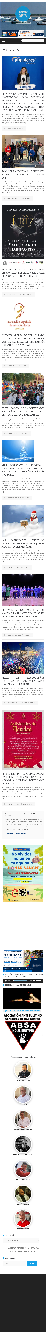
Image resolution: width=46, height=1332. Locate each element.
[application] (23, 981)
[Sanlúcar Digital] (23, 14)
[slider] (39, 980)
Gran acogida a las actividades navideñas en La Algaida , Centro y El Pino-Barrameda (23, 411)
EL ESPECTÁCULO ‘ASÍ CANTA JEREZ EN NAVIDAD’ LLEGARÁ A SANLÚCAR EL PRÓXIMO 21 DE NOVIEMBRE (23, 272)
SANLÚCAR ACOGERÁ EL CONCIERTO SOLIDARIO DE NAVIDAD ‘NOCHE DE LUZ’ (23, 174)
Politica (26, 433)
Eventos (29, 294)
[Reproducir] (6, 981)
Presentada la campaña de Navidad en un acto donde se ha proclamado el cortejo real (23, 613)
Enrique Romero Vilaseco (23, 1130)
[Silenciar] (34, 981)
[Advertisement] (23, 926)
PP (22, 129)
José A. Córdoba (23, 1204)
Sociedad (27, 198)
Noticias (26, 703)
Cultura (24, 294)
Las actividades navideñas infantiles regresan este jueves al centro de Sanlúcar (23, 543)
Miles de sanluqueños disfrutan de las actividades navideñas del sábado (23, 681)
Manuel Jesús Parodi (23, 1080)
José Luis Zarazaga (23, 1179)
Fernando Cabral (23, 1105)
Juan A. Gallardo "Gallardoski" (23, 1154)
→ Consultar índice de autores (15, 833)
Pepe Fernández (23, 1229)
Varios (30, 804)
